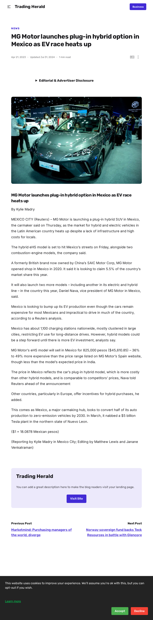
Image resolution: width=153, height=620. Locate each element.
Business (138, 6)
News (15, 28)
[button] (9, 7)
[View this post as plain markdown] (132, 57)
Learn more (13, 601)
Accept (120, 611)
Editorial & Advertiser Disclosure (66, 80)
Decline (139, 611)
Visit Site (76, 498)
